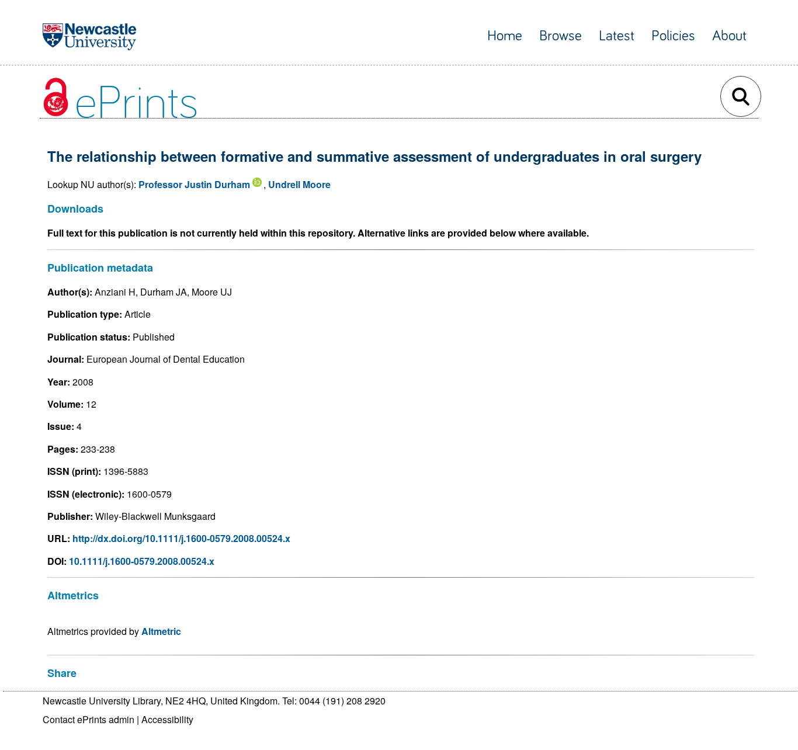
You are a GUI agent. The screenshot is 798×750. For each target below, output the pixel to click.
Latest (616, 36)
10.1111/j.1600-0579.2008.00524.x (141, 561)
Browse (560, 36)
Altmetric (161, 631)
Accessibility (167, 719)
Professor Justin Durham (194, 184)
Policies (673, 36)
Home (504, 36)
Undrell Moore (299, 184)
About (729, 36)
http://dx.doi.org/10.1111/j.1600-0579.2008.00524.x (181, 538)
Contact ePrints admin (88, 719)
